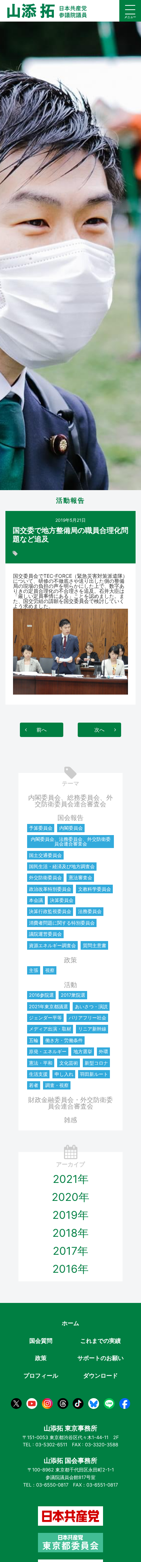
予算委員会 (40, 828)
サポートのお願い (100, 1357)
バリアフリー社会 (87, 1017)
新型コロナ (96, 1063)
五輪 (33, 1040)
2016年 (70, 1268)
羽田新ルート (94, 1074)
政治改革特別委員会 (50, 889)
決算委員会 (61, 900)
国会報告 (70, 817)
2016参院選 (41, 995)
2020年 (70, 1196)
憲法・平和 (40, 1063)
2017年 (70, 1250)
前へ (42, 730)
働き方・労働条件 (64, 1040)
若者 (33, 1085)
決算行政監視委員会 (50, 911)
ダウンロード (100, 1375)
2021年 (71, 1178)
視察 (50, 970)
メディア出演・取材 (50, 1029)
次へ (99, 730)
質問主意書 (94, 945)
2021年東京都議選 (48, 1006)
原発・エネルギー (48, 1051)
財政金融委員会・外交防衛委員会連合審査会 (70, 1103)
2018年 (70, 1232)
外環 (103, 1051)
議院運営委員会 (45, 934)
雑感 (70, 1120)
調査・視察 (57, 1085)
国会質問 (40, 1340)
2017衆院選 (73, 995)
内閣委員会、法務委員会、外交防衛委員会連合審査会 (71, 841)
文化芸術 (68, 1063)
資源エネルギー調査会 (52, 945)
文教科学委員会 (94, 889)
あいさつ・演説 (91, 1006)
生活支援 (38, 1074)
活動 (70, 985)
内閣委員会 (71, 828)
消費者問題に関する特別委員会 (62, 923)
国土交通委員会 (45, 855)
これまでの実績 (100, 1340)
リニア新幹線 (92, 1029)
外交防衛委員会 (45, 877)
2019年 (70, 1214)
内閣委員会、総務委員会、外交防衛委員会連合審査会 (70, 801)
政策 (70, 960)
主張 (33, 970)
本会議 (36, 900)
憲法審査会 (80, 877)
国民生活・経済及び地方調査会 (62, 866)
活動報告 (70, 500)
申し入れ (64, 1074)
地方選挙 (82, 1051)
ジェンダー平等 (45, 1017)
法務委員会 (90, 911)
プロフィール (41, 1375)
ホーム (70, 1323)
